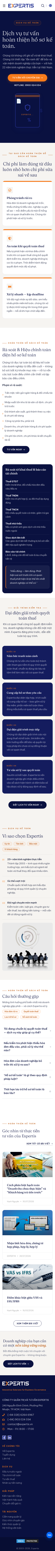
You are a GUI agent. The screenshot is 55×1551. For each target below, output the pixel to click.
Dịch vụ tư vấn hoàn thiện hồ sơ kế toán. (27, 39)
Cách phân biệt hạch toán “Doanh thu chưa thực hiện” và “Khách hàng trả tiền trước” (26, 1188)
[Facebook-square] (4, 1437)
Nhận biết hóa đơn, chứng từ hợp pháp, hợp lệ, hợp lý (25, 1244)
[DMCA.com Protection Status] (27, 1542)
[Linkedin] (9, 1437)
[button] (50, 5)
